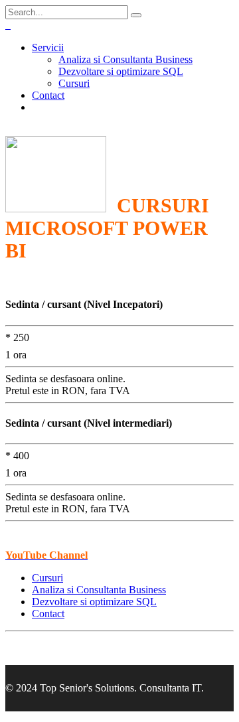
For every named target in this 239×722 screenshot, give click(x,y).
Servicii (48, 47)
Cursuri (74, 83)
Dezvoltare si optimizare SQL (120, 71)
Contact (48, 95)
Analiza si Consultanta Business (125, 59)
